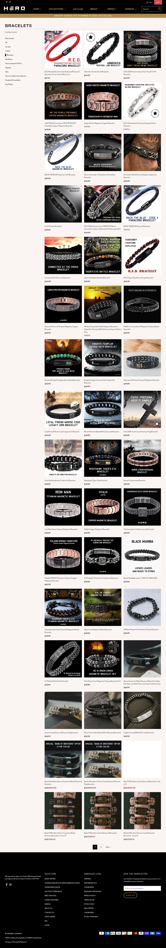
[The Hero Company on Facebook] (7, 2)
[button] (37, 9)
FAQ (46, 921)
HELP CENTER (88, 908)
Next (108, 847)
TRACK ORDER (50, 917)
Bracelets (10, 55)
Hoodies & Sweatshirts (13, 80)
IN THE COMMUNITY (91, 917)
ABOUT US (48, 908)
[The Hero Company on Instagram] (10, 2)
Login (150, 2)
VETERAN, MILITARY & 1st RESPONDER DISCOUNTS (62, 883)
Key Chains (9, 84)
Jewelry (7, 47)
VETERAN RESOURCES (52, 887)
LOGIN (47, 925)
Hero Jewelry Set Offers (13, 63)
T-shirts (7, 51)
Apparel (8, 68)
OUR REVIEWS (89, 887)
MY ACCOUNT (89, 904)
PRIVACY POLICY (90, 895)
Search (47, 904)
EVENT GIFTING (50, 879)
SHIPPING (87, 879)
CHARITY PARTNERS (51, 900)
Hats (6, 72)
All (6, 43)
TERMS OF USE (89, 900)
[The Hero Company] (14, 9)
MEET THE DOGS (50, 895)
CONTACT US (49, 912)
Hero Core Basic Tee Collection (15, 76)
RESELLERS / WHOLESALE (92, 891)
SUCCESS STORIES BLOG (53, 891)
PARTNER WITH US (90, 883)
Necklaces (8, 59)
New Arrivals (9, 38)
